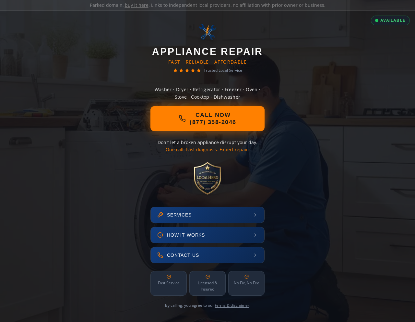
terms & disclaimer (232, 305)
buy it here (136, 5)
